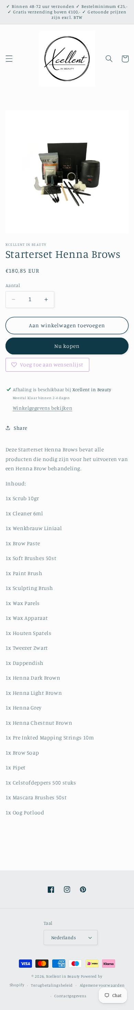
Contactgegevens (70, 995)
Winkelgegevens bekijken (42, 408)
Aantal (12, 285)
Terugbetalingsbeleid (52, 985)
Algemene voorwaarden (102, 985)
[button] (9, 59)
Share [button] (20, 428)
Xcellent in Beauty (63, 976)
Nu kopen (67, 346)
